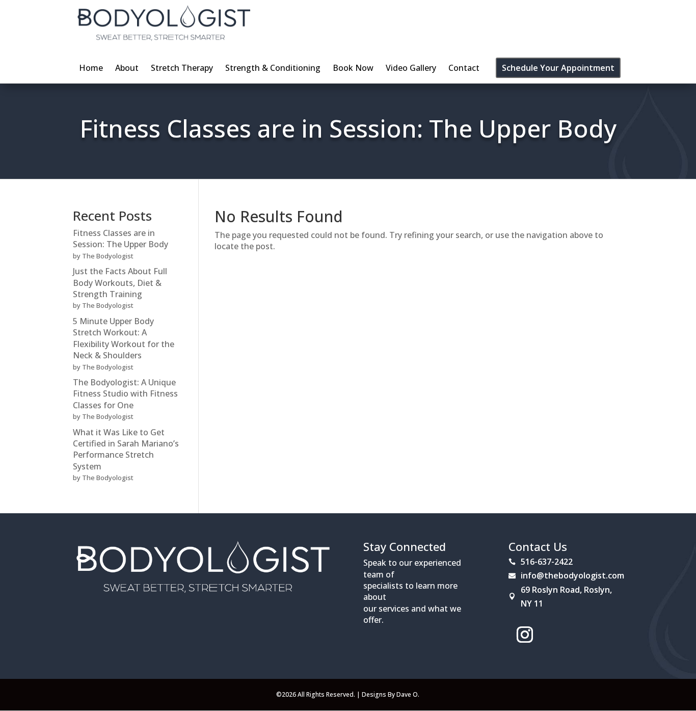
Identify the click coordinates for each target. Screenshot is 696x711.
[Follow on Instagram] (524, 634)
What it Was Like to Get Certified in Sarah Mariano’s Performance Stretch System (126, 449)
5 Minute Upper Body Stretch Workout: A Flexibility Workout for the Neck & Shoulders (123, 338)
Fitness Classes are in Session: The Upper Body (348, 128)
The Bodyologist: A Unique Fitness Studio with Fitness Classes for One (125, 394)
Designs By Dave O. (390, 694)
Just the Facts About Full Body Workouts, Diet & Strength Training (120, 283)
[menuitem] (91, 68)
